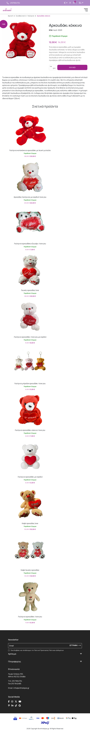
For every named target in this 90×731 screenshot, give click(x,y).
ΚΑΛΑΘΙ (72, 67)
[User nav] (70, 3)
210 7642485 (16, 683)
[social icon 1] (9, 701)
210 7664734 (17, 681)
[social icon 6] (12, 705)
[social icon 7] (16, 705)
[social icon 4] (20, 701)
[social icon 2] (12, 701)
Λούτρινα (30, 16)
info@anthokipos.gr (21, 688)
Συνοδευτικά (20, 16)
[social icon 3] (16, 701)
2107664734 (15, 3)
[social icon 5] (9, 705)
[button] (10, 115)
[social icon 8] (20, 705)
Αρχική (10, 16)
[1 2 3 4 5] (52, 68)
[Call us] (8, 3)
